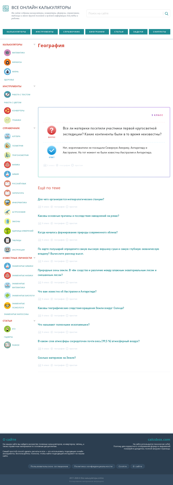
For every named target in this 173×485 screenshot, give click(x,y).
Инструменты (45, 31)
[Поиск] (166, 13)
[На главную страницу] (6, 12)
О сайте (137, 466)
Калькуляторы (16, 31)
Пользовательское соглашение (49, 466)
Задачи (138, 31)
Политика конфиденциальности (93, 466)
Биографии (97, 31)
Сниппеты (159, 31)
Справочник (71, 31)
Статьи (119, 31)
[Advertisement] (104, 78)
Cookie (123, 466)
